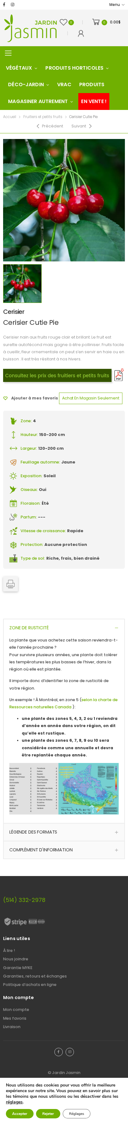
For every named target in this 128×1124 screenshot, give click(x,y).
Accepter (19, 1113)
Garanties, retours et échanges (35, 976)
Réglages (76, 1113)
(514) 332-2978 (24, 900)
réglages (14, 1102)
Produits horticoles (74, 68)
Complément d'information (41, 850)
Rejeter (48, 1113)
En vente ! (94, 101)
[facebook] (4, 5)
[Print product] (10, 584)
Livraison (12, 1026)
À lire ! (9, 950)
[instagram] (12, 5)
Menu (114, 4)
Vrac (64, 84)
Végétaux (19, 68)
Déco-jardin (26, 84)
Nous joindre (15, 959)
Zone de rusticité (29, 628)
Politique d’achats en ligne (30, 984)
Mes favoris (14, 1018)
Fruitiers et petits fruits (42, 116)
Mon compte (16, 1009)
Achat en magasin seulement (90, 398)
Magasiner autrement (38, 101)
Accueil (9, 116)
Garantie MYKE (17, 967)
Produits (91, 84)
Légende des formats (33, 832)
